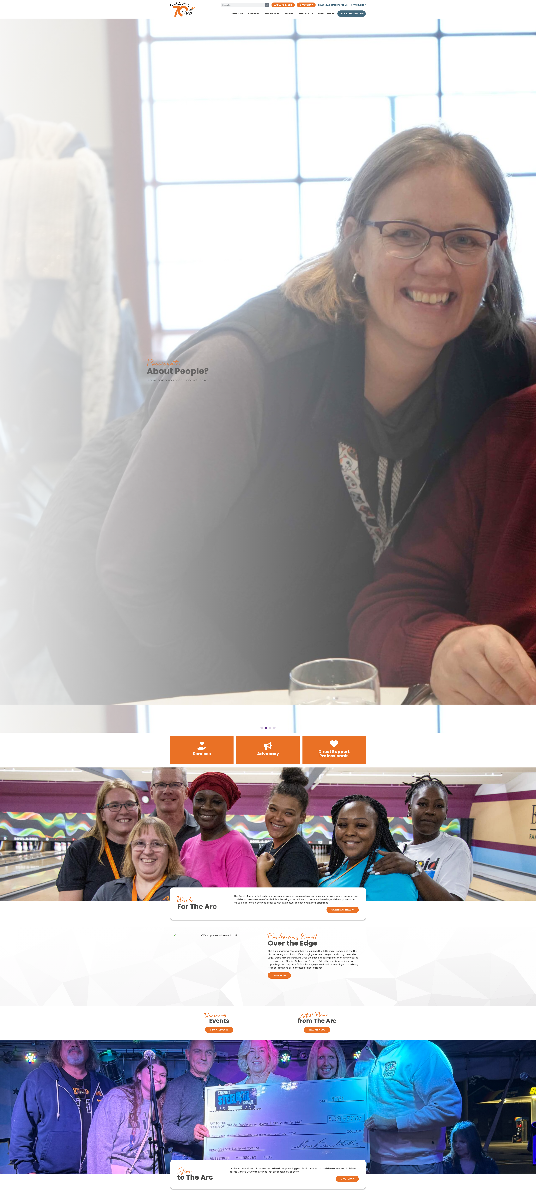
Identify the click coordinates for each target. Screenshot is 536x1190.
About (288, 13)
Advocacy (305, 13)
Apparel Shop (358, 5)
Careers (254, 13)
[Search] (267, 5)
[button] (2, 373)
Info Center (326, 13)
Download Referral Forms (333, 5)
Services (237, 13)
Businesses (272, 13)
